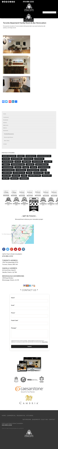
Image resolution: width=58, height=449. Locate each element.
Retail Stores (6, 175)
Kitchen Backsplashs (44, 167)
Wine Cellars (6, 140)
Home (4, 114)
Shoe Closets (16, 175)
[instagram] (23, 249)
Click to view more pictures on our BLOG (13, 428)
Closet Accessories (37, 161)
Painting (29, 172)
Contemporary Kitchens (18, 164)
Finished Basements (9, 134)
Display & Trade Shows (41, 164)
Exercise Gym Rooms (8, 137)
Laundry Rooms (7, 172)
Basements (5, 130)
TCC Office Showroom (6, 234)
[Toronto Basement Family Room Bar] (16, 84)
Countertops (30, 164)
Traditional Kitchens (34, 175)
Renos (47, 172)
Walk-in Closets (47, 175)
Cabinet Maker (26, 161)
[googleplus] (11, 249)
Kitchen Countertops (8, 170)
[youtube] (15, 249)
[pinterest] (19, 249)
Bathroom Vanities (7, 161)
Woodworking (24, 178)
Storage (24, 175)
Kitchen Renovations (33, 170)
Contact (5, 144)
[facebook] (3, 249)
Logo (28, 17)
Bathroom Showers (17, 158)
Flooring (25, 167)
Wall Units (5, 178)
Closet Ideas (48, 161)
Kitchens (5, 122)
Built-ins (5, 128)
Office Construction (19, 172)
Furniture (33, 167)
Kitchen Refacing (21, 170)
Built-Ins (17, 161)
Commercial (6, 117)
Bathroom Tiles (28, 158)
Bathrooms (5, 125)
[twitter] (7, 249)
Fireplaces (17, 167)
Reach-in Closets (38, 172)
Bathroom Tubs (39, 158)
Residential (5, 120)
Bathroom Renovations (44, 156)
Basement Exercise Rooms (9, 156)
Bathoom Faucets (31, 156)
